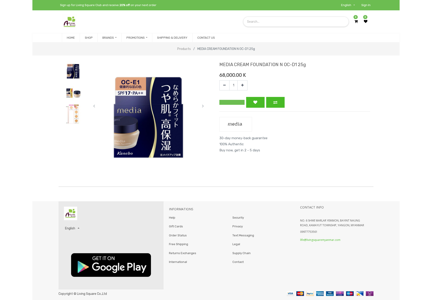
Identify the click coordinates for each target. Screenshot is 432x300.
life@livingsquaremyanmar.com (320, 240)
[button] (94, 106)
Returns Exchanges (182, 253)
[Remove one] (224, 85)
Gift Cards (176, 226)
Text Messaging (243, 235)
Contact (238, 262)
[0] (356, 21)
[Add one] (242, 85)
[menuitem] (70, 38)
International (178, 262)
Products (184, 49)
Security (238, 217)
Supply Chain (241, 253)
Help (172, 217)
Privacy (237, 226)
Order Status (178, 235)
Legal (236, 244)
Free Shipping (178, 244)
